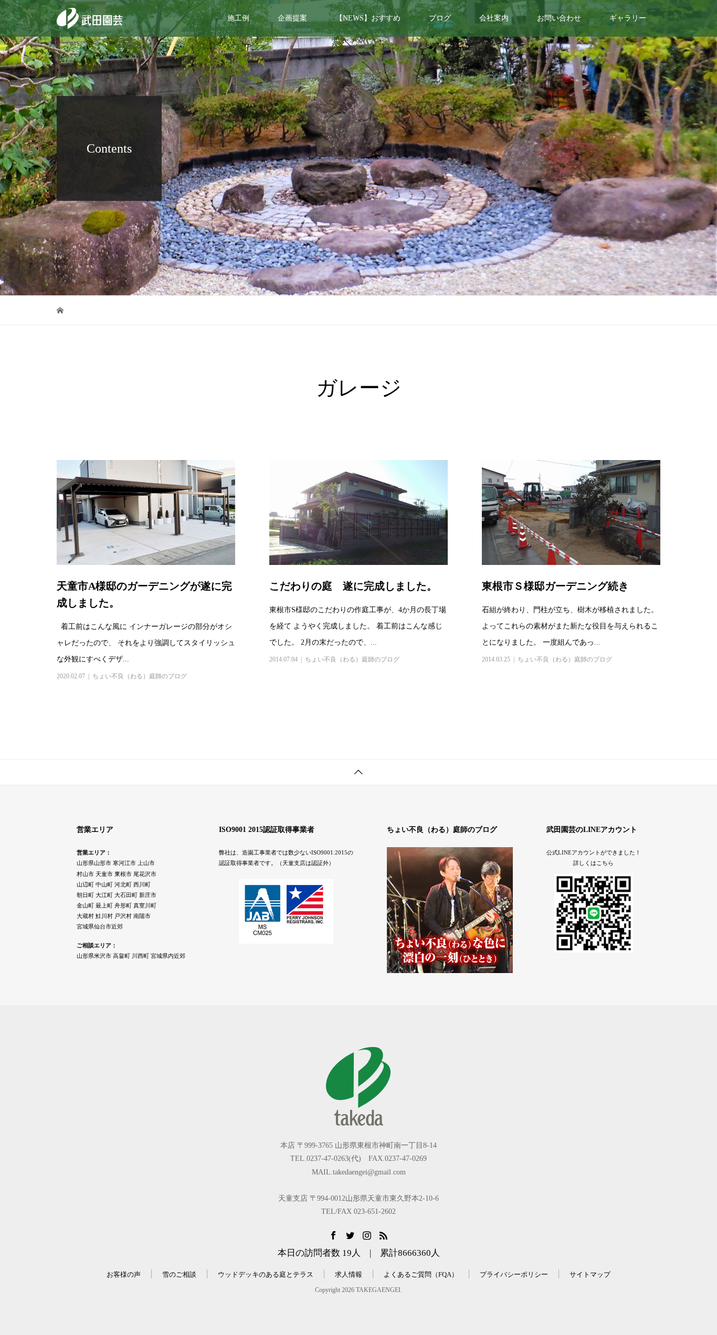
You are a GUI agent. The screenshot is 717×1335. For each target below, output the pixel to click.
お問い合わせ (559, 18)
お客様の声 (124, 1274)
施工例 (238, 18)
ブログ (440, 18)
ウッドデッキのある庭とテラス (265, 1274)
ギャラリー (627, 18)
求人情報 (348, 1274)
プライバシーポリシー (514, 1274)
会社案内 (494, 18)
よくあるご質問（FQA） (421, 1274)
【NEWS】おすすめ (367, 18)
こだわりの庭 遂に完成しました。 (353, 586)
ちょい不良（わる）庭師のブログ (139, 676)
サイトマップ (590, 1274)
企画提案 (292, 18)
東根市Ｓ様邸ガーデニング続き (555, 586)
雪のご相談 (179, 1274)
